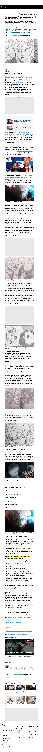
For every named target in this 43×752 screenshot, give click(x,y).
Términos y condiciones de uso (20, 724)
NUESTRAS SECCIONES (32, 724)
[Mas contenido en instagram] (23, 737)
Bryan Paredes (8, 71)
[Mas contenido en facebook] (19, 737)
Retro (36, 731)
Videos (36, 726)
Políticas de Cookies (19, 728)
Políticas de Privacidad (19, 726)
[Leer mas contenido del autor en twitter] (18, 665)
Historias (31, 737)
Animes (14, 679)
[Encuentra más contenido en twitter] (9, 35)
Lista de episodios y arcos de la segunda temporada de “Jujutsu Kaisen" (23, 121)
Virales (30, 734)
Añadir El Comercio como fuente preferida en (28, 14)
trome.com (27, 744)
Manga (23, 679)
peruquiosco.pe (4, 746)
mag (9, 746)
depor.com (22, 744)
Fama (30, 731)
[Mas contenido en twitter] (22, 737)
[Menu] (2, 7)
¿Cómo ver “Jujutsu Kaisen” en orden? (22, 127)
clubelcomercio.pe (11, 744)
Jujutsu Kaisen (9, 679)
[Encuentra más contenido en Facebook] (6, 35)
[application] (19, 647)
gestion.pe (17, 744)
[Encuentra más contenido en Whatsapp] (11, 35)
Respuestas (31, 726)
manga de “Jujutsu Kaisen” (20, 415)
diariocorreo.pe (33, 744)
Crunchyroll (19, 679)
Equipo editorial (4, 727)
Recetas (36, 734)
